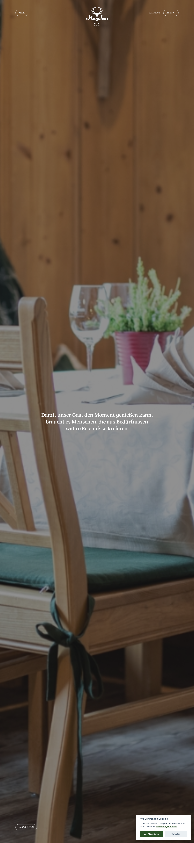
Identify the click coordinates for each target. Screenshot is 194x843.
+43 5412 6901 (26, 827)
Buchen (170, 12)
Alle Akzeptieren (151, 834)
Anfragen (154, 12)
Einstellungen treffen (166, 826)
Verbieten (176, 834)
